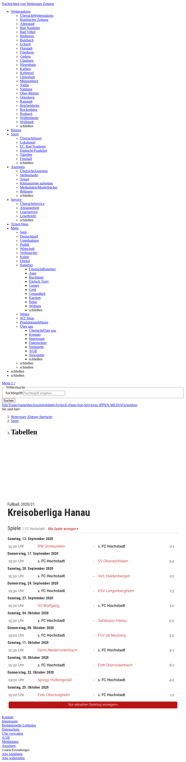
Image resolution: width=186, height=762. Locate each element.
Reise (33, 302)
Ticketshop (129, 405)
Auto (32, 273)
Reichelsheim (29, 105)
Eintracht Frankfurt (33, 150)
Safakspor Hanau (112, 620)
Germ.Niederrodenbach (57, 650)
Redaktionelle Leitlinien (19, 725)
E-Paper (71, 405)
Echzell (25, 44)
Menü (6, 383)
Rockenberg (28, 110)
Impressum (37, 339)
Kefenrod (27, 73)
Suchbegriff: (14, 393)
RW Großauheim (51, 546)
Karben (25, 69)
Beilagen (26, 191)
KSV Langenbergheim (116, 591)
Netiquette (36, 347)
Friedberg (27, 52)
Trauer (24, 179)
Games (34, 285)
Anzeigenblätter (43, 405)
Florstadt (26, 48)
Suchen (9, 400)
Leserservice (29, 212)
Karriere (35, 298)
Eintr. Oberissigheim (54, 695)
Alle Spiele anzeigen (62, 529)
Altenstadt (27, 24)
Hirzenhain (28, 65)
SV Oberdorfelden (113, 561)
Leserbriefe (28, 216)
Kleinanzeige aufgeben (36, 183)
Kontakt (35, 334)
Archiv (60, 405)
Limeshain (27, 77)
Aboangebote (29, 208)
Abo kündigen (12, 754)
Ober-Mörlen (29, 93)
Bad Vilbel (27, 32)
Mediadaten (10, 742)
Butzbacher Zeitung (34, 20)
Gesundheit (37, 294)
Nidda (24, 85)
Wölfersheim (29, 118)
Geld (32, 289)
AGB (33, 351)
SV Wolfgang (48, 605)
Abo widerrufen (13, 758)
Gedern (25, 56)
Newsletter (36, 355)
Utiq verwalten (12, 733)
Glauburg (27, 60)
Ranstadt (26, 101)
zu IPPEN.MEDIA (108, 405)
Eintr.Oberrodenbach (115, 665)
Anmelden (24, 405)
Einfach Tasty (39, 281)
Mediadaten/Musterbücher (38, 187)
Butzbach (27, 40)
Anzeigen (9, 746)
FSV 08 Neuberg (112, 635)
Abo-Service (86, 405)
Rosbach (26, 114)
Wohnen (35, 306)
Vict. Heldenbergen (114, 576)
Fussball (26, 159)
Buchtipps (36, 277)
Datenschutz (38, 343)
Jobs (5, 405)
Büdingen (27, 36)
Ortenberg (27, 97)
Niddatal (26, 89)
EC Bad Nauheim (33, 146)
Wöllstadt (27, 122)
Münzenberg (29, 81)
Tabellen (26, 155)
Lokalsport (27, 142)
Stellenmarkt (29, 175)
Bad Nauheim (30, 28)
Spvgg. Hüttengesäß (55, 680)
